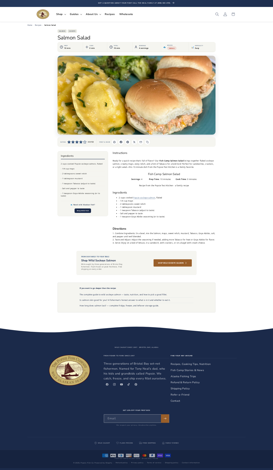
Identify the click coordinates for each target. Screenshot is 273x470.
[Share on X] (134, 142)
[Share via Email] (141, 142)
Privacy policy (137, 463)
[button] (61, 14)
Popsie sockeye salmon (144, 197)
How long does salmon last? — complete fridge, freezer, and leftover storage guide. (119, 305)
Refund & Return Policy (185, 382)
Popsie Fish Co (87, 463)
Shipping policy (171, 463)
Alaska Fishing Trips (183, 376)
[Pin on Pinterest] (127, 142)
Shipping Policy (180, 388)
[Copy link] (147, 142)
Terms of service (154, 463)
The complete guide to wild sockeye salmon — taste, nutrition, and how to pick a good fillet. (123, 294)
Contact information (191, 463)
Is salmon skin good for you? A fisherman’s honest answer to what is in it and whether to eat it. (125, 300)
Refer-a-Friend (180, 394)
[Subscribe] (165, 418)
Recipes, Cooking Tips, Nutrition (191, 364)
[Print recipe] (114, 142)
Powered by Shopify (103, 463)
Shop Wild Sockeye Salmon (171, 263)
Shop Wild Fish (83, 211)
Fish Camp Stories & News (187, 370)
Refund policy (122, 463)
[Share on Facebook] (121, 142)
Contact (175, 401)
